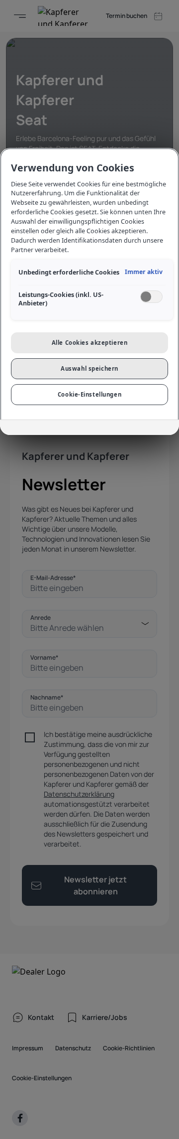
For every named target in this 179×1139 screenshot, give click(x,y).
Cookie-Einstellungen (89, 394)
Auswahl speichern (89, 368)
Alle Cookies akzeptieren (90, 342)
